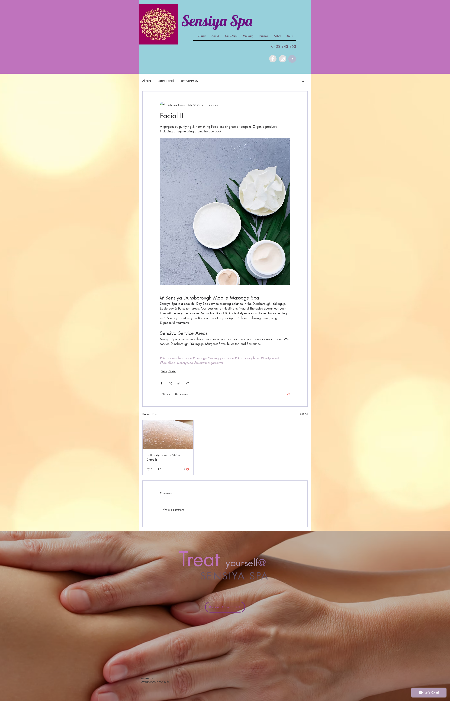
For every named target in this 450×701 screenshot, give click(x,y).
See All (304, 413)
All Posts (146, 80)
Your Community (189, 80)
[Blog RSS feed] (292, 59)
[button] (303, 80)
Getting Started (166, 80)
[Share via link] (187, 383)
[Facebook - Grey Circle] (273, 58)
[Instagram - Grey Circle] (282, 58)
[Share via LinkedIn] (179, 383)
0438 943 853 (283, 46)
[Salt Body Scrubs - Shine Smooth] (168, 434)
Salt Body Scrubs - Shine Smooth (163, 457)
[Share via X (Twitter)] (170, 383)
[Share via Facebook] (161, 383)
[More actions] (288, 105)
